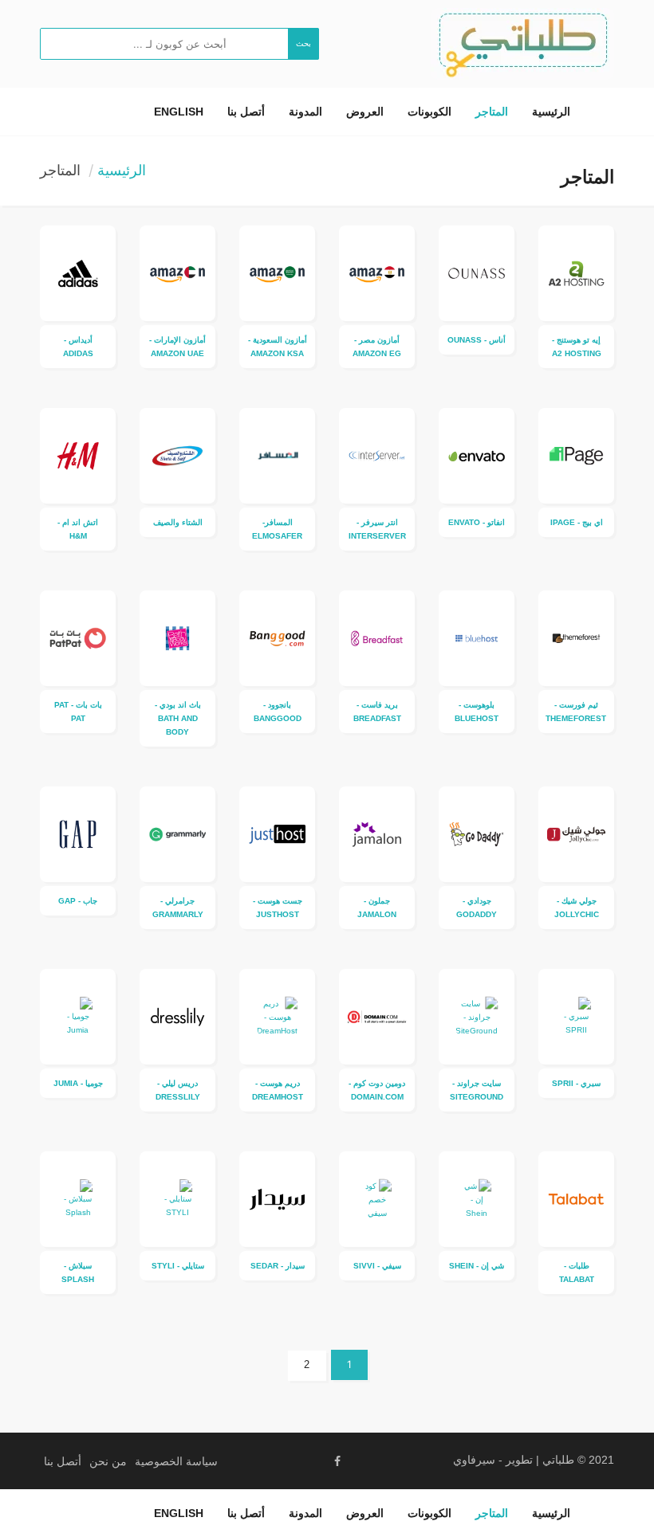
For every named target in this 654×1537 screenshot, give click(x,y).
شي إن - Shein (476, 1265)
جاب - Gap (77, 900)
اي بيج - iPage (576, 522)
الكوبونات (429, 111)
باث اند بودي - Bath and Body (178, 718)
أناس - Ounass (476, 339)
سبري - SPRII (576, 1083)
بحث (303, 43)
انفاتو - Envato (476, 522)
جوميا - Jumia (78, 1083)
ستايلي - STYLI (178, 1265)
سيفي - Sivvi (377, 1265)
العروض (365, 111)
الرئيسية (551, 111)
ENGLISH (178, 111)
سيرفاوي (474, 1459)
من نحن (108, 1461)
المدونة (305, 111)
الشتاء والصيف (178, 522)
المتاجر (491, 111)
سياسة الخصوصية (176, 1461)
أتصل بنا (246, 111)
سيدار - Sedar (277, 1265)
